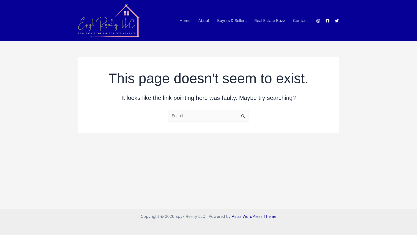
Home (185, 20)
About (203, 20)
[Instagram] (318, 21)
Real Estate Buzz (269, 20)
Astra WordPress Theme (254, 216)
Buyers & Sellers (232, 20)
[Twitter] (337, 21)
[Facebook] (327, 21)
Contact (300, 20)
